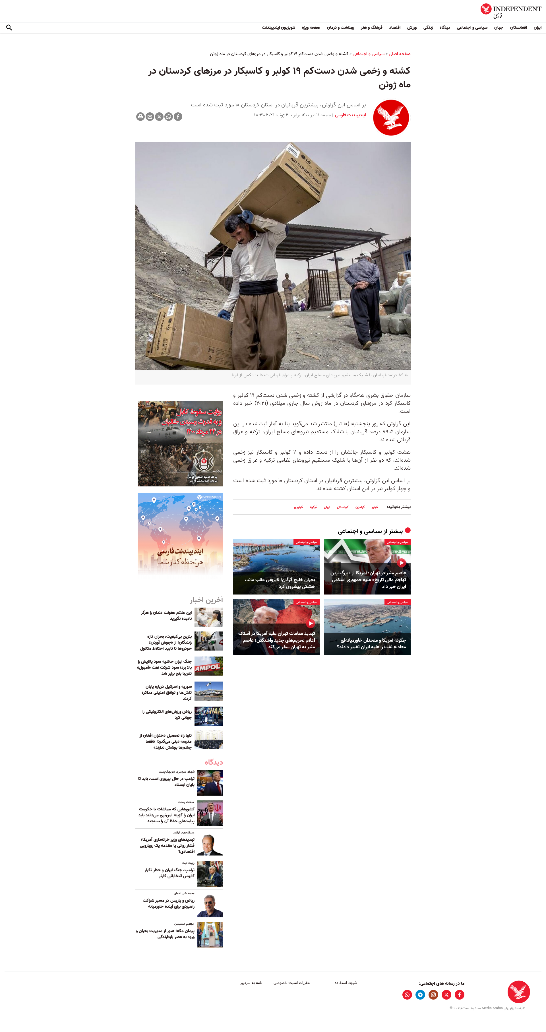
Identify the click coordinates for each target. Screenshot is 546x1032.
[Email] (150, 116)
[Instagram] (433, 995)
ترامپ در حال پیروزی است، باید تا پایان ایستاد (166, 781)
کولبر (375, 507)
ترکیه (313, 507)
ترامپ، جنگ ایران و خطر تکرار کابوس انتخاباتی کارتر (170, 873)
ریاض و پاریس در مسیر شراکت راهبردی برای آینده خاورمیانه (169, 903)
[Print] (140, 116)
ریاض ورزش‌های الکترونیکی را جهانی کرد (167, 714)
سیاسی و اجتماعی (472, 27)
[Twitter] (159, 116)
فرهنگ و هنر (371, 27)
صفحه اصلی (400, 54)
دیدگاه (445, 27)
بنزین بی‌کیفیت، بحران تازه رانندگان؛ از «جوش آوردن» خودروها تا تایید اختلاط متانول (166, 642)
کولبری (298, 507)
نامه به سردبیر (251, 983)
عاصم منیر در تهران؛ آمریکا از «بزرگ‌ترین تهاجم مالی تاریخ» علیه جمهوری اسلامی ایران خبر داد (368, 580)
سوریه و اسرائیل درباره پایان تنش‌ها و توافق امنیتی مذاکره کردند (167, 692)
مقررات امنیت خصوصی (292, 983)
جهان (498, 27)
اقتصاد (394, 27)
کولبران (360, 507)
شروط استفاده (346, 983)
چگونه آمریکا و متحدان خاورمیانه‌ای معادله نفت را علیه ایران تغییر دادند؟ (371, 644)
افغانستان (518, 27)
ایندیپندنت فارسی (350, 115)
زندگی (428, 27)
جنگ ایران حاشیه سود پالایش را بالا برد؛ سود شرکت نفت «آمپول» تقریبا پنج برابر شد (164, 667)
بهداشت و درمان (340, 27)
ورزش (412, 27)
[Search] (9, 28)
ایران (537, 27)
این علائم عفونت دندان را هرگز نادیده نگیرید (166, 615)
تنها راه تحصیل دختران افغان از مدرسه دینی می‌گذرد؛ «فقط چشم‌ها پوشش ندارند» (166, 741)
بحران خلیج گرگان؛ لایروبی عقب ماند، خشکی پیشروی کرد (280, 583)
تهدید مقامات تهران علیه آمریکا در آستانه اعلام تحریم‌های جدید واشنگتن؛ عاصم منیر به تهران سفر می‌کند (276, 640)
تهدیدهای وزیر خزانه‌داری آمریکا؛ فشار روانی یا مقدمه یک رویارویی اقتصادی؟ (167, 845)
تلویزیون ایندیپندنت (278, 27)
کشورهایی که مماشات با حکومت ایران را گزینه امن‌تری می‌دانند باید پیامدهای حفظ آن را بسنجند (166, 815)
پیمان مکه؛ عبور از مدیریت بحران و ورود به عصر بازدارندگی (165, 934)
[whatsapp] (407, 995)
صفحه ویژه (311, 27)
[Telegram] (420, 995)
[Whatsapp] (168, 116)
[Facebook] (178, 116)
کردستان (343, 507)
